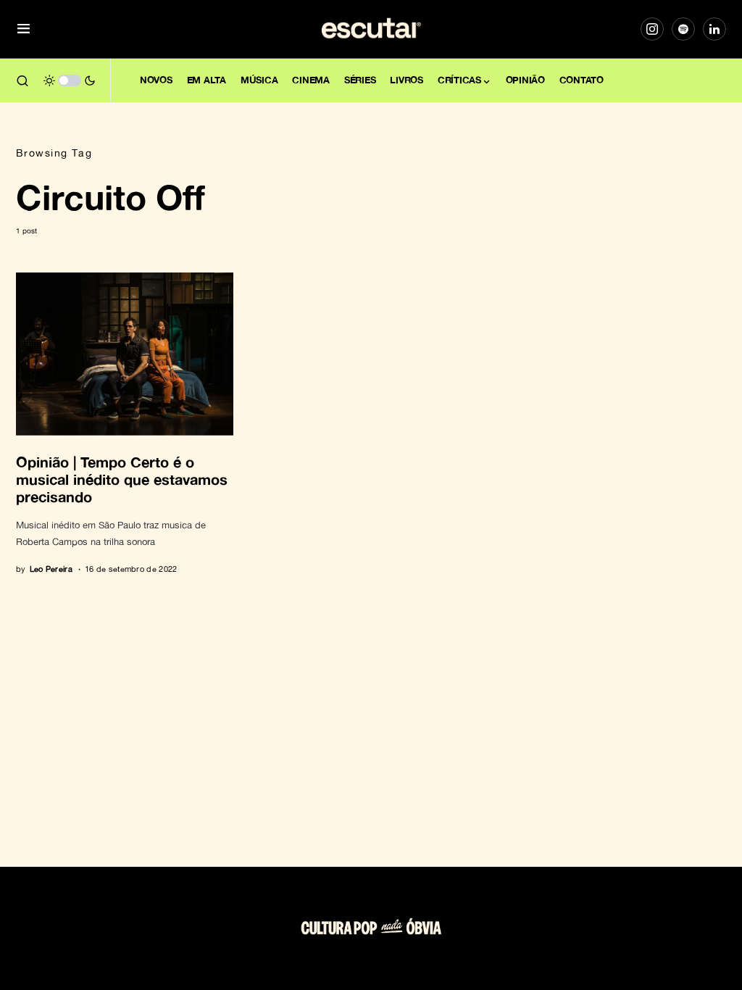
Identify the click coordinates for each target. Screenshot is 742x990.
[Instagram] (652, 28)
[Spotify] (683, 28)
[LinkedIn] (714, 28)
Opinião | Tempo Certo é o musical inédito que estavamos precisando (122, 479)
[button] (23, 29)
